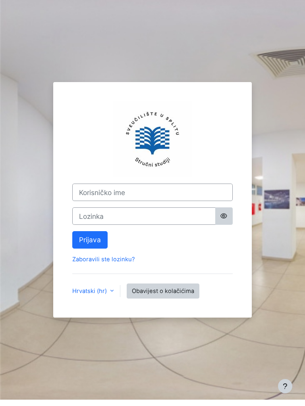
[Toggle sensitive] (224, 216)
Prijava (90, 240)
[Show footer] (285, 386)
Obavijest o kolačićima (163, 291)
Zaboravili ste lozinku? (103, 259)
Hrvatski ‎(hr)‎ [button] (90, 291)
